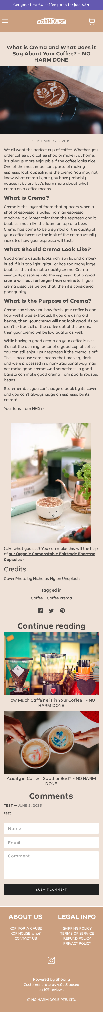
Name (13, 828)
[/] (51, 20)
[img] (51, 960)
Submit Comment (51, 889)
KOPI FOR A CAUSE (26, 928)
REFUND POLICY (77, 938)
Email (13, 842)
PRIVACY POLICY (77, 943)
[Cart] (92, 21)
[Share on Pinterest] (62, 610)
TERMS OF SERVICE (77, 933)
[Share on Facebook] (40, 610)
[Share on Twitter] (51, 610)
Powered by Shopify (51, 979)
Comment (17, 856)
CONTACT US (26, 938)
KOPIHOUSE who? (26, 933)
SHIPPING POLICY (77, 928)
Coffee (37, 598)
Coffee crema (59, 598)
